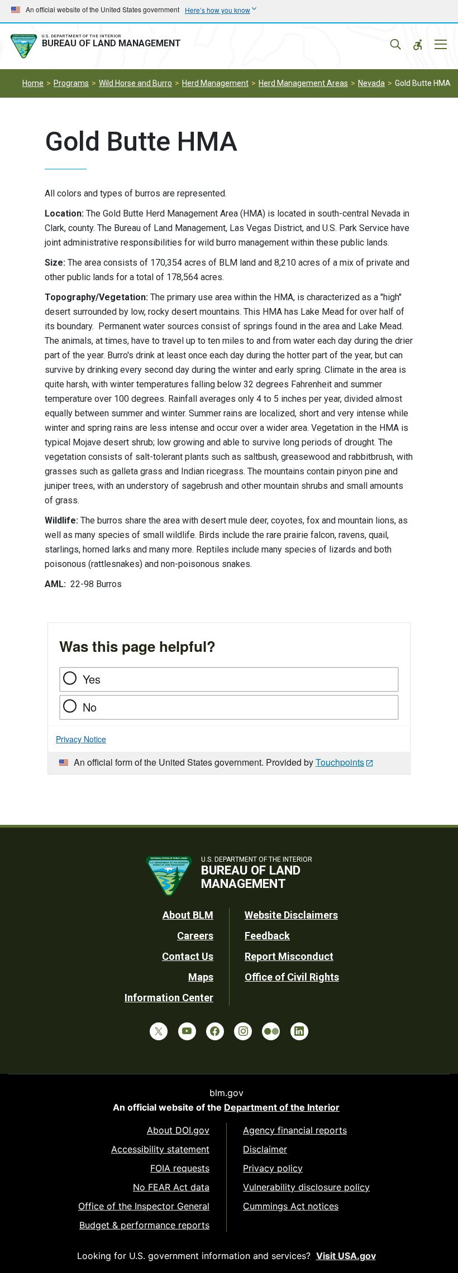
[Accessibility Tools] (418, 44)
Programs (71, 83)
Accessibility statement (160, 1149)
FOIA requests (179, 1168)
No (90, 707)
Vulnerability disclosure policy (306, 1187)
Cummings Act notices (290, 1206)
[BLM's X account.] (159, 1031)
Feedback (267, 935)
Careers (195, 935)
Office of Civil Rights (292, 977)
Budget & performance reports (144, 1225)
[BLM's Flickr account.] (271, 1031)
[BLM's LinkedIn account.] (299, 1031)
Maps (200, 977)
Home (33, 83)
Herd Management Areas (303, 83)
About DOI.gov (178, 1130)
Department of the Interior (282, 1107)
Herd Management (215, 83)
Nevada (371, 83)
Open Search (395, 44)
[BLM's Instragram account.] (243, 1031)
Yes (92, 679)
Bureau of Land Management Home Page (97, 46)
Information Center (169, 997)
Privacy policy (273, 1168)
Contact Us (187, 956)
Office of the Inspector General (143, 1206)
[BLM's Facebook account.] (215, 1031)
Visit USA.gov (346, 1255)
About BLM (188, 915)
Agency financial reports (295, 1130)
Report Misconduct (289, 956)
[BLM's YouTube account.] (187, 1031)
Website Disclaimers (291, 915)
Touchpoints (340, 762)
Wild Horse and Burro (135, 83)
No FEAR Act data (171, 1187)
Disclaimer (265, 1149)
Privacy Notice (81, 738)
